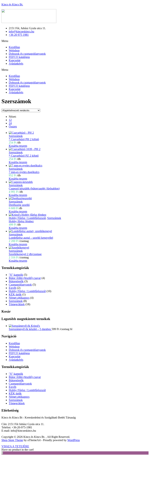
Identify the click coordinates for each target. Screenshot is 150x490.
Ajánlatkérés (16, 63)
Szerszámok (16, 135)
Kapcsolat (14, 60)
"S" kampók (16, 274)
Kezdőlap (14, 47)
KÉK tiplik (15, 294)
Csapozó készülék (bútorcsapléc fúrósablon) (34, 188)
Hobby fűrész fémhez (21, 221)
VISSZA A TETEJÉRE (15, 446)
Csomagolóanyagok (20, 284)
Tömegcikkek (17, 304)
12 (10, 119)
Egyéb (12, 287)
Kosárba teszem (18, 145)
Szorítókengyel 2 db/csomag (25, 254)
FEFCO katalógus (19, 57)
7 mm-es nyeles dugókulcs (24, 172)
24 (10, 123)
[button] (75, 41)
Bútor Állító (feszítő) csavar (25, 278)
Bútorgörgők (16, 281)
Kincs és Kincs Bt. (12, 4)
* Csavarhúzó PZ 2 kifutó (24, 155)
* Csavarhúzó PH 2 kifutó (24, 139)
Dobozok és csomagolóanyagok (27, 53)
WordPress (73, 440)
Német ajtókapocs (19, 297)
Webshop (14, 50)
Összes (13, 126)
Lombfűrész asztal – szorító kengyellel (31, 237)
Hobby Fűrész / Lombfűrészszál (27, 218)
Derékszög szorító (19, 204)
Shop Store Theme (12, 440)
